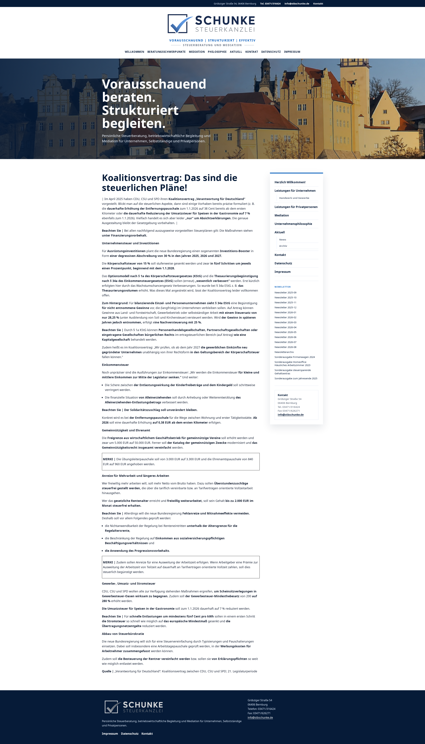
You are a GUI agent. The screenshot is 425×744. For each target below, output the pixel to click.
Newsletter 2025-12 (285, 307)
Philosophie (217, 52)
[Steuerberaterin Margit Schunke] (212, 23)
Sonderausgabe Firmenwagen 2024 (295, 357)
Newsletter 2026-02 (285, 317)
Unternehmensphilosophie (293, 224)
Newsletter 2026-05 (285, 332)
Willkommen (134, 52)
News (282, 239)
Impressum (292, 52)
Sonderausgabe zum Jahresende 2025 (296, 378)
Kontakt (318, 3)
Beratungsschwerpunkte (166, 52)
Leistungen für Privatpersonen (296, 207)
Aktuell (236, 52)
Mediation (197, 52)
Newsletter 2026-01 (285, 312)
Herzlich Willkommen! (290, 182)
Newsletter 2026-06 (285, 337)
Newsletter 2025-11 (285, 302)
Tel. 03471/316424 (270, 3)
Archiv (283, 245)
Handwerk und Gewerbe (294, 198)
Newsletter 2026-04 (285, 327)
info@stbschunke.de (297, 3)
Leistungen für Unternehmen (295, 191)
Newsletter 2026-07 (285, 342)
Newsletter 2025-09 (285, 292)
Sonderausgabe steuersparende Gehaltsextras (293, 371)
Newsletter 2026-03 (285, 322)
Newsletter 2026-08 (285, 347)
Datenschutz (271, 52)
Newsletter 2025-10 (285, 297)
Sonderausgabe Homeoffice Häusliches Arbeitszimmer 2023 (292, 363)
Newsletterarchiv (284, 352)
